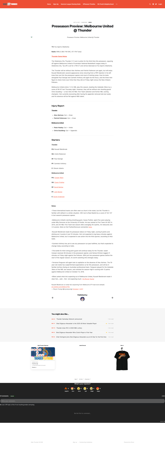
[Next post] (112, 297)
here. (90, 227)
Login (160, 4)
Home (49, 4)
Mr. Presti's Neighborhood (106, 4)
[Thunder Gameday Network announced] (82, 319)
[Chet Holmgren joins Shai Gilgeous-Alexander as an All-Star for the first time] (82, 337)
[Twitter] (156, 4)
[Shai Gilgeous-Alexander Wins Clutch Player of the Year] (82, 332)
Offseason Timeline (89, 4)
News (90, 22)
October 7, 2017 (78, 289)
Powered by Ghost (129, 442)
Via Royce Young (88, 279)
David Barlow (58, 187)
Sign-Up (55, 4)
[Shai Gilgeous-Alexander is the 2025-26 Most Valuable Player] (82, 323)
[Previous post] (53, 297)
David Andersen (59, 197)
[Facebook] (153, 4)
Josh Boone (58, 192)
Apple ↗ (76, 379)
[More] (116, 4)
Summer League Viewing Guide (71, 4)
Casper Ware (58, 178)
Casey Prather (59, 182)
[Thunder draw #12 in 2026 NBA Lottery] (82, 328)
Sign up (75, 442)
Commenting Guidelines (85, 442)
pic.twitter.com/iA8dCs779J (61, 287)
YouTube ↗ (81, 379)
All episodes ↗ (87, 379)
